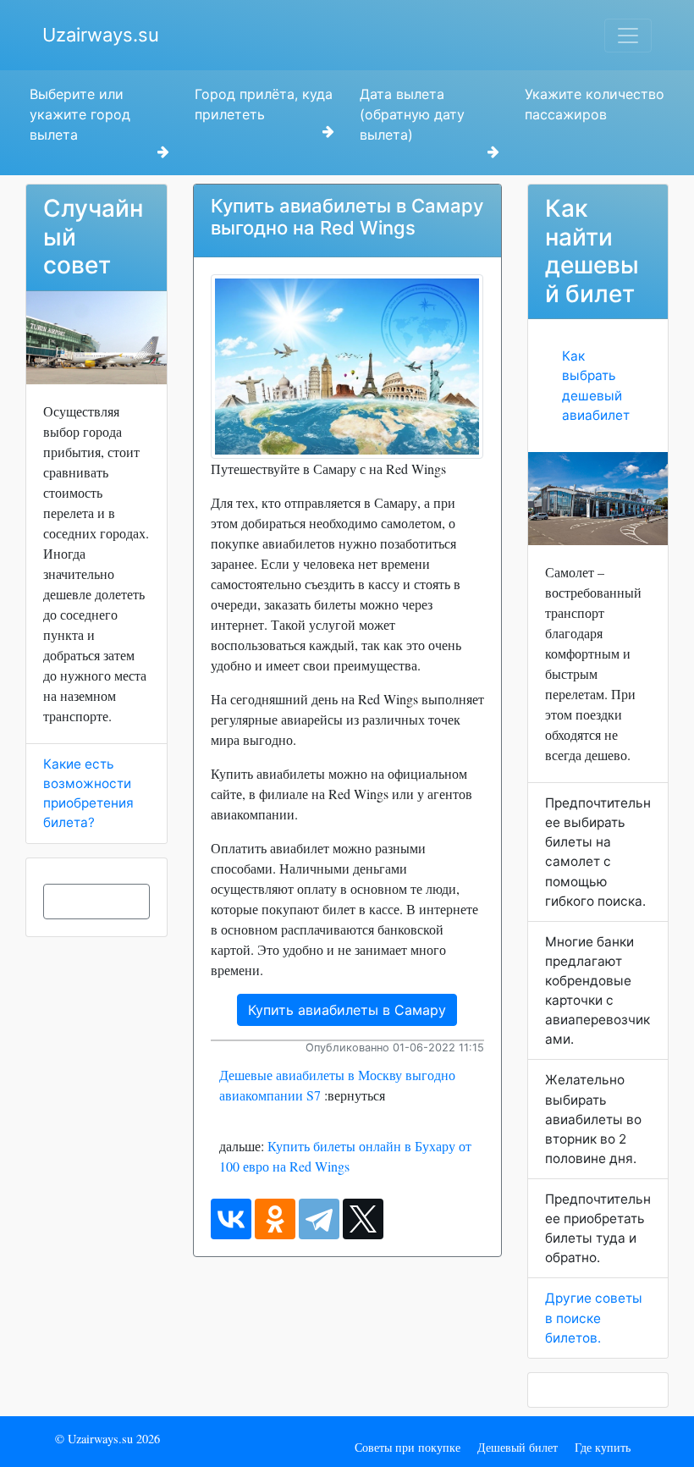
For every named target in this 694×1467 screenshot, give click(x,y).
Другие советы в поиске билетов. (593, 1317)
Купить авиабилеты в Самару (347, 1009)
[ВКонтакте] (231, 1219)
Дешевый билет (517, 1447)
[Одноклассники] (275, 1219)
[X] (363, 1219)
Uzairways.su (100, 35)
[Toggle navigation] (628, 35)
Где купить (603, 1447)
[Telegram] (319, 1219)
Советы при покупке (407, 1447)
